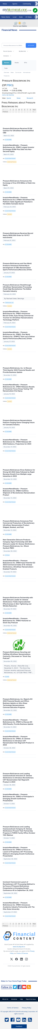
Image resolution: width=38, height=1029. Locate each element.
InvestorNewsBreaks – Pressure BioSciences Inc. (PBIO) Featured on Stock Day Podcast (17, 620)
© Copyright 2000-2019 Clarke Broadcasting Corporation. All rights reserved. (19, 1012)
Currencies (18, 72)
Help (21, 999)
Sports (14, 4)
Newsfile (7, 676)
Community (27, 4)
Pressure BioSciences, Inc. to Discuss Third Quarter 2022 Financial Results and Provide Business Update (19, 370)
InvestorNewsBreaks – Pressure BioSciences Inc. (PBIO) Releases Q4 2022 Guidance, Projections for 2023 (17, 442)
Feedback (19, 1026)
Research (30, 98)
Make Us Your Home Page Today (13, 981)
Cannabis (9, 214)
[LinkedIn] (21, 959)
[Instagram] (26, 959)
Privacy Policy (26, 1008)
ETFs (25, 62)
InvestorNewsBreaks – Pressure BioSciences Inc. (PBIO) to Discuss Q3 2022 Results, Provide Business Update (18, 722)
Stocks (17, 62)
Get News (7, 555)
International (26, 72)
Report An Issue (31, 999)
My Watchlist (22, 51)
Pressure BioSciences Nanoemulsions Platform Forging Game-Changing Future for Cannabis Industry (19, 422)
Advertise (14, 999)
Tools (5, 68)
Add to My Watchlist (8, 95)
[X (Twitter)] (11, 959)
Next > (34, 111)
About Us (5, 999)
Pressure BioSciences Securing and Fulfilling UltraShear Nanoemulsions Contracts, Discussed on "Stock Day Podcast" (17, 655)
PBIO (10, 85)
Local (14, 17)
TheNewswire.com (9, 302)
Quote (9, 98)
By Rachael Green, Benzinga (14, 298)
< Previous (5, 111)
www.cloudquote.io (19, 947)
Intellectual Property (11, 161)
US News (28, 17)
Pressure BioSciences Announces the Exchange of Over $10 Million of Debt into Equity (19, 183)
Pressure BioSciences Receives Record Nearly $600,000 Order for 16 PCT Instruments (18, 235)
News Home (5, 17)
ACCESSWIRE (8, 139)
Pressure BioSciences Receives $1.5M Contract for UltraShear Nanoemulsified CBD (18, 130)
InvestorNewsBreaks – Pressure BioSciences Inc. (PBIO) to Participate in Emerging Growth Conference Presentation (18, 797)
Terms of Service (12, 1008)
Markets (6, 62)
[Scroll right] (36, 4)
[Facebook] (16, 959)
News (5, 4)
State (21, 17)
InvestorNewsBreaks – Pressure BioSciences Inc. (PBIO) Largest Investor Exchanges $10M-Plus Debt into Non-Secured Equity (18, 148)
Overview (6, 72)
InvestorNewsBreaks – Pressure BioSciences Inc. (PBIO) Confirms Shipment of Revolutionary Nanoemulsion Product (19, 492)
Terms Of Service (22, 953)
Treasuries (6, 76)
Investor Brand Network (10, 158)
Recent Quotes (7, 51)
